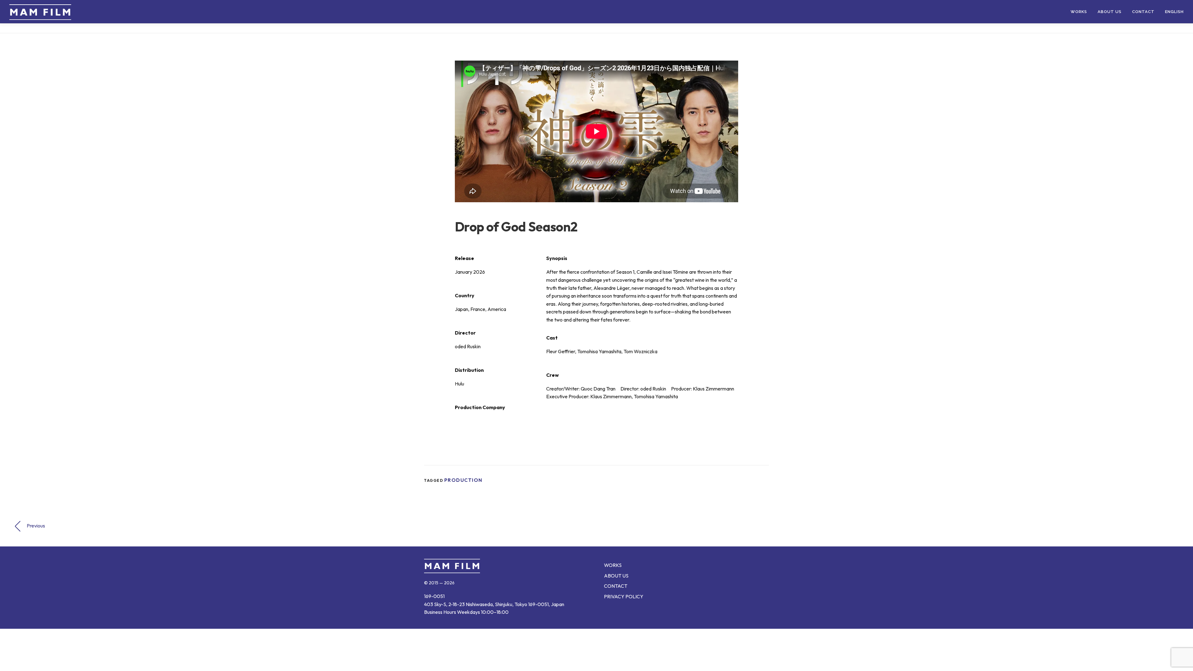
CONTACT (1143, 11)
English (1174, 11)
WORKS (1079, 11)
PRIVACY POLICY (623, 596)
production (463, 480)
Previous (36, 526)
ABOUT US (1110, 11)
